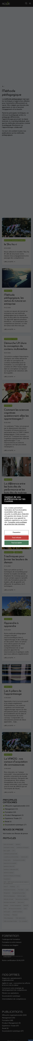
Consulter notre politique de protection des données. (15, 523)
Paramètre (16, 532)
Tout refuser (16, 538)
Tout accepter (16, 543)
